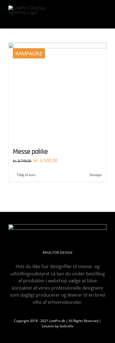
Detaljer (96, 174)
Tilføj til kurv (26, 174)
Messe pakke (30, 151)
